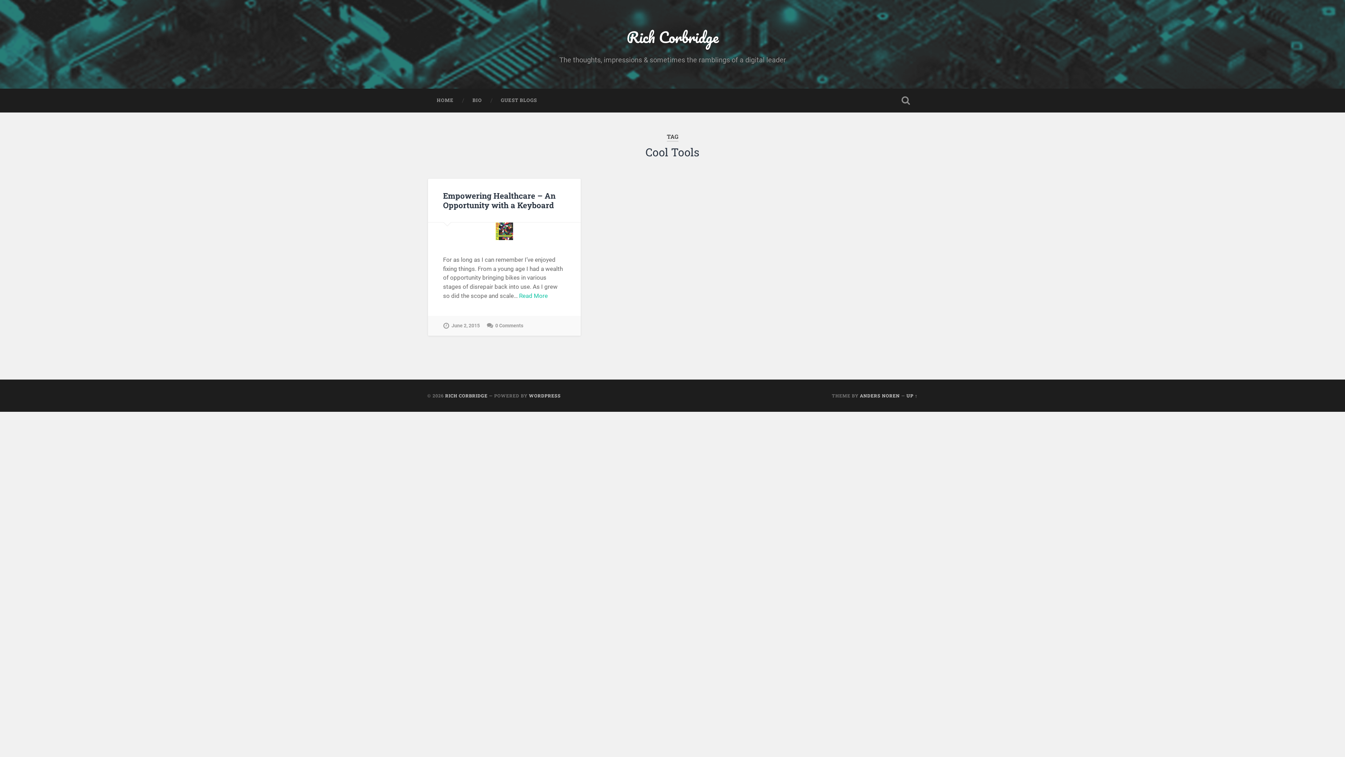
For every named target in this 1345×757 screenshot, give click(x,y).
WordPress (545, 395)
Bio (477, 100)
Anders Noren (880, 395)
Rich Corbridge (673, 37)
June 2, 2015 (465, 326)
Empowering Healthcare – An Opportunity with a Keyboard (499, 200)
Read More (533, 295)
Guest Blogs (519, 100)
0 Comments (509, 326)
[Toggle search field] (906, 100)
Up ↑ (912, 395)
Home (445, 100)
